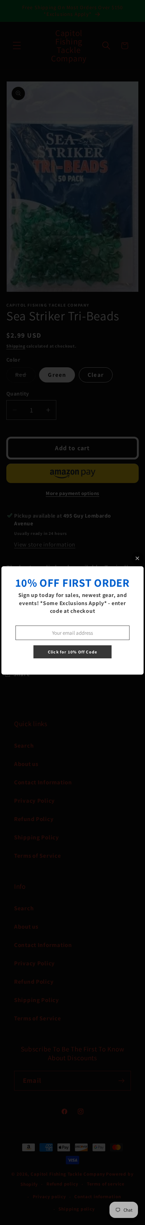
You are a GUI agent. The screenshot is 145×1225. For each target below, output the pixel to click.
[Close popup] (137, 558)
